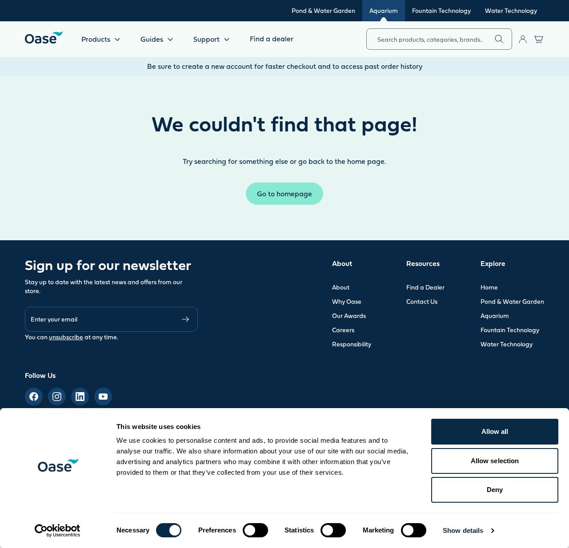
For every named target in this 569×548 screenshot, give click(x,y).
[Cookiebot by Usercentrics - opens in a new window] (57, 530)
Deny (495, 489)
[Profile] (522, 39)
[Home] (44, 37)
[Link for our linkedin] (80, 396)
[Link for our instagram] (57, 396)
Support (206, 39)
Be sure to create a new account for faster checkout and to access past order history (284, 66)
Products (95, 39)
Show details (463, 530)
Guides (151, 39)
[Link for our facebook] (34, 396)
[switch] (255, 530)
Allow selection (495, 461)
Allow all (495, 431)
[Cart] (538, 39)
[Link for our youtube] (103, 396)
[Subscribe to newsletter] (185, 319)
